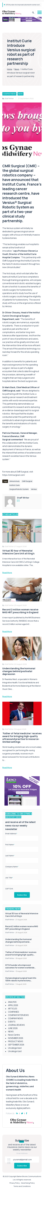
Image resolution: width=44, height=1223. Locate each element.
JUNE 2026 (13, 1028)
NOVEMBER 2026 (15, 1038)
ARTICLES (12, 1008)
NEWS (20, 94)
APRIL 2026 (13, 1005)
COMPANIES (13, 1011)
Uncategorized (14, 1051)
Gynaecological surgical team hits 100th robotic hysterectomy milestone (20, 980)
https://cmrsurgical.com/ (13, 475)
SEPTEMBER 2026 (16, 1044)
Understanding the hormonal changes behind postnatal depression (18, 942)
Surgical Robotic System (19, 489)
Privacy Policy (15, 1183)
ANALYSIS (12, 1002)
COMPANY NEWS (9, 94)
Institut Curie (15, 485)
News (16, 69)
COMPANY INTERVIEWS (18, 1015)
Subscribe (22, 895)
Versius (34, 489)
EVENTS (11, 1021)
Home (9, 69)
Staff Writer (9, 98)
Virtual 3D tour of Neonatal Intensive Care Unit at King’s (23, 5)
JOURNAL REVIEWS (16, 1025)
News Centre (14, 1034)
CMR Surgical (27, 481)
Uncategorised (14, 1048)
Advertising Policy (28, 1183)
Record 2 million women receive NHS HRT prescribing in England (21, 927)
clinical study (15, 481)
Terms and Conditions (22, 1186)
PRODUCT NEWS (15, 1041)
